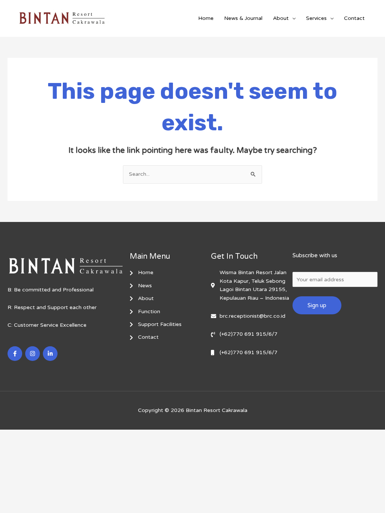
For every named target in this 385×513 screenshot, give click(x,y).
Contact (354, 18)
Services (316, 18)
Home (206, 18)
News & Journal (243, 18)
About (281, 18)
